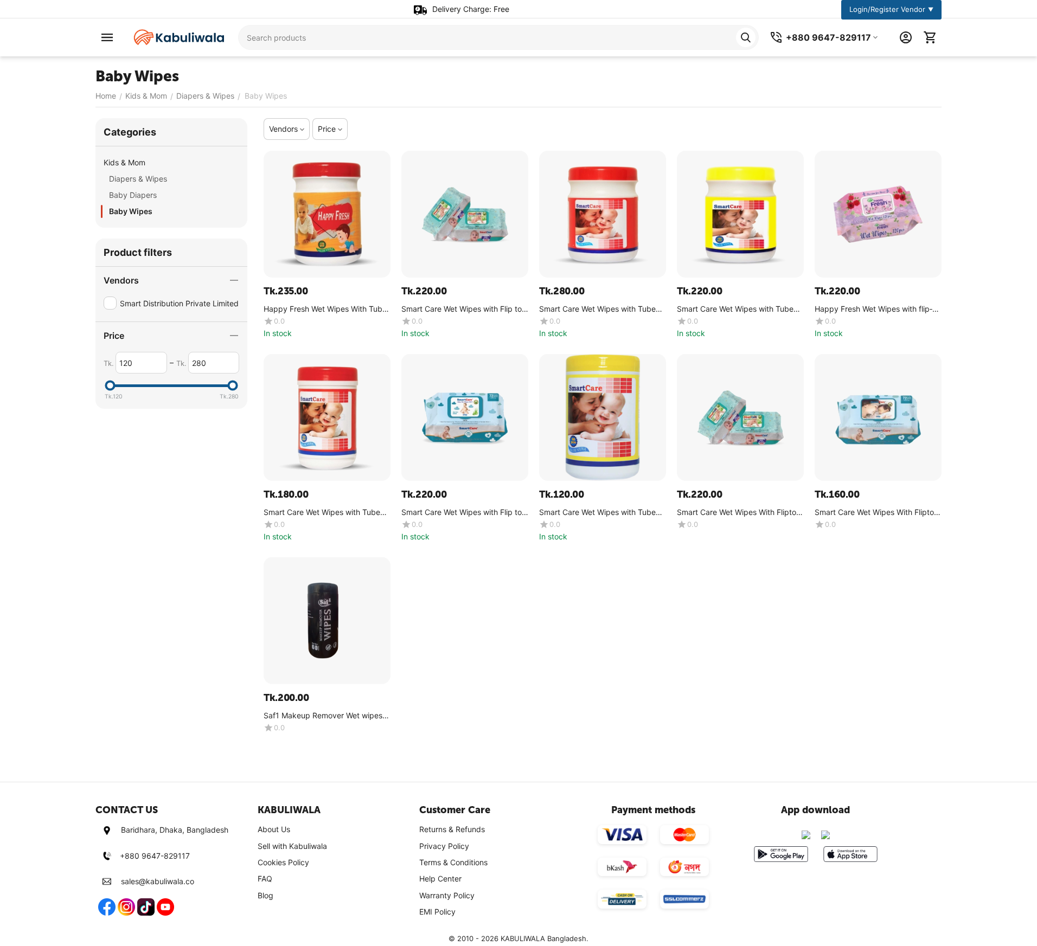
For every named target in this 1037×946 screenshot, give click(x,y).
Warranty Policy (447, 895)
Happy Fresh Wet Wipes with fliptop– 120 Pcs (873, 309)
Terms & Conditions (453, 862)
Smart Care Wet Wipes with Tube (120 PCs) (322, 512)
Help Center (440, 878)
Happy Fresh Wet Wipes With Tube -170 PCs (325, 309)
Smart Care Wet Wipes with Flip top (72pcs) (464, 512)
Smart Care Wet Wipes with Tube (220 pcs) (597, 309)
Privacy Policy (444, 846)
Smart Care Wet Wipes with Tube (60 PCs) (597, 512)
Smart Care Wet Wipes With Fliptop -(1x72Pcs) (877, 512)
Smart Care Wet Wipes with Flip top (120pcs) (464, 309)
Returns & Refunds (452, 829)
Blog (265, 895)
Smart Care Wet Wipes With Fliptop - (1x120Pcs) (739, 512)
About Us (274, 829)
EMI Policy (437, 911)
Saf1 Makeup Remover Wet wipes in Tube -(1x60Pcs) (327, 715)
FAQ (265, 878)
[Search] (746, 37)
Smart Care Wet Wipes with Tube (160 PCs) (735, 309)
